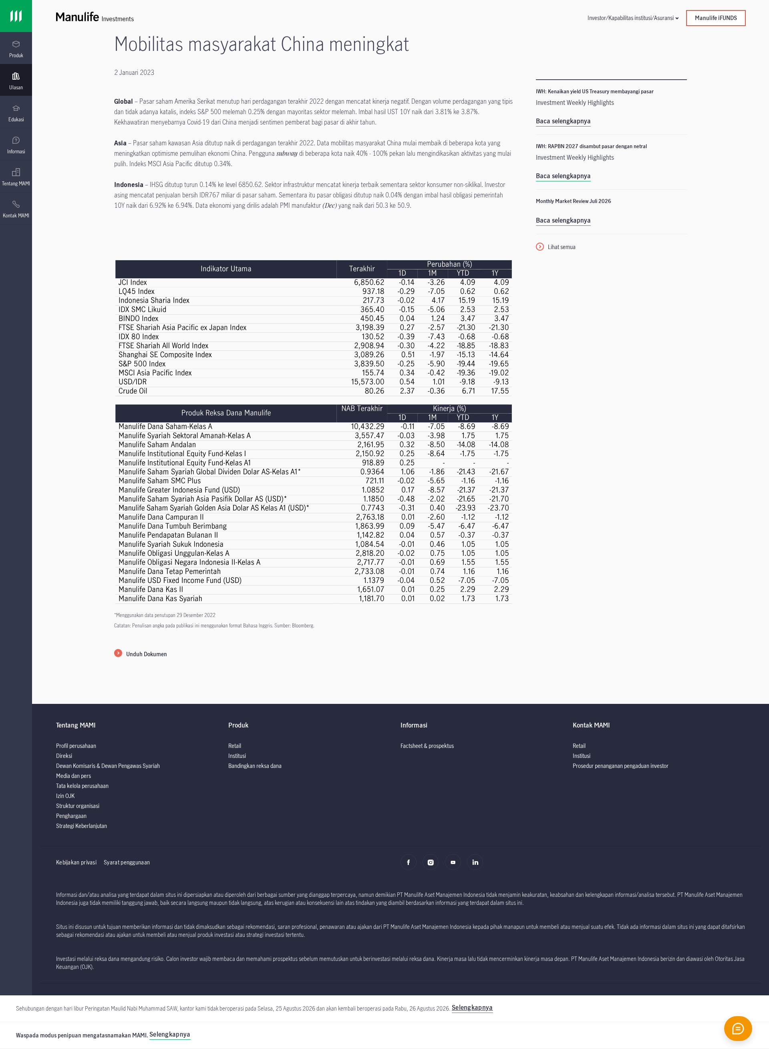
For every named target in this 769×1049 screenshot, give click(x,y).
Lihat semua (562, 247)
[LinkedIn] (477, 866)
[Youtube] (455, 866)
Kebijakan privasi (76, 862)
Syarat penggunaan (127, 862)
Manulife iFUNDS (716, 18)
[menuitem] (16, 49)
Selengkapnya (170, 1034)
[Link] (16, 16)
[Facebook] (411, 866)
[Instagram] (433, 866)
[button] (633, 18)
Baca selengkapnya (563, 121)
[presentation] (16, 48)
